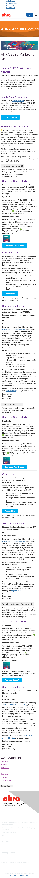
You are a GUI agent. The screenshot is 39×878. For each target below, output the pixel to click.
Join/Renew (11, 1)
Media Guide (10, 846)
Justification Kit (18, 101)
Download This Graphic (14, 245)
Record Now (10, 294)
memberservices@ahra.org (15, 835)
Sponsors (4, 774)
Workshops (5, 768)
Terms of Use (10, 856)
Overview (4, 761)
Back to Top (5, 786)
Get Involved (11, 6)
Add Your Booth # (12, 680)
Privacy (8, 857)
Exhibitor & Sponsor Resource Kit (17, 604)
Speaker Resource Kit (12, 404)
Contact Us (10, 8)
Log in (30, 15)
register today (11, 391)
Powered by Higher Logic (19, 875)
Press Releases (11, 844)
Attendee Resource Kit (12, 166)
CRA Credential (12, 3)
